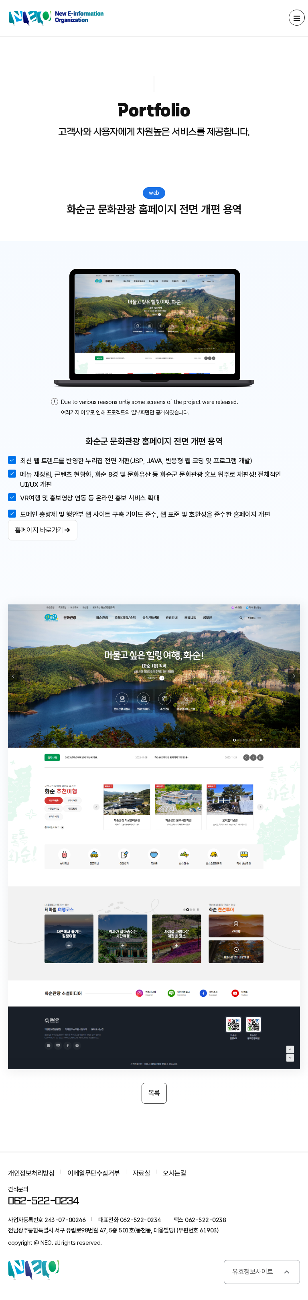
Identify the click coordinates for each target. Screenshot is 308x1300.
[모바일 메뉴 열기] (297, 18)
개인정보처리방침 (31, 1173)
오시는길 (174, 1173)
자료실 (141, 1173)
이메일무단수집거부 (93, 1173)
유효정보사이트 (252, 1272)
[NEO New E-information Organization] (56, 18)
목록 (154, 1093)
